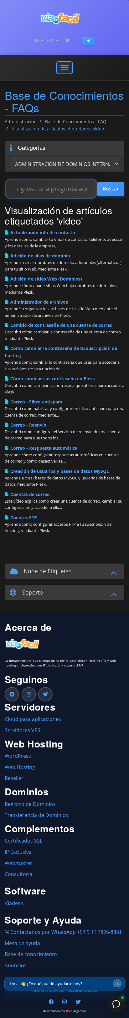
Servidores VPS (22, 730)
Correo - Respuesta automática (43, 448)
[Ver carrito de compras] (67, 40)
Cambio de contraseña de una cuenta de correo (61, 325)
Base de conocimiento (31, 954)
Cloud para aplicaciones (33, 719)
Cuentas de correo (29, 494)
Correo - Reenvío (27, 425)
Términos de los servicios (48, 991)
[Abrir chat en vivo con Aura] (116, 1004)
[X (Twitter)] (45, 694)
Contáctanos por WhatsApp (42, 932)
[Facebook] (12, 694)
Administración (21, 121)
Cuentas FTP (23, 517)
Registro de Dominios (30, 804)
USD (51, 40)
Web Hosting (20, 767)
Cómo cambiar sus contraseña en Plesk (52, 379)
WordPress (18, 755)
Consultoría (18, 874)
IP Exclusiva (18, 851)
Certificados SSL (23, 840)
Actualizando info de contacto (42, 233)
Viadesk (14, 903)
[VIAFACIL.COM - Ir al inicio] (64, 19)
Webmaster (18, 863)
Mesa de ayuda (22, 943)
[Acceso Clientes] (88, 41)
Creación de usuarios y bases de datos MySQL (59, 471)
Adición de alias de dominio (39, 256)
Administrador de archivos (38, 302)
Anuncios (16, 965)
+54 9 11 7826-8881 (99, 932)
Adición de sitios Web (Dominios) (45, 279)
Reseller (14, 778)
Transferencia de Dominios (36, 815)
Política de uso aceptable (81, 991)
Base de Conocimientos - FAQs (77, 121)
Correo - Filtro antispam (35, 402)
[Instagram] (29, 694)
